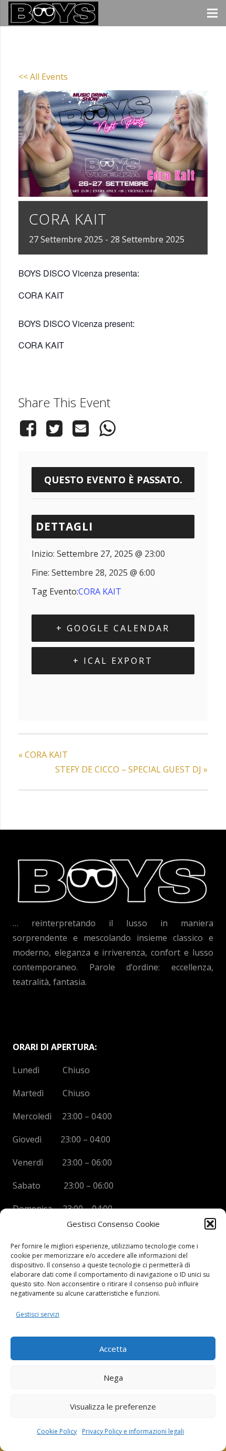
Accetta (113, 1348)
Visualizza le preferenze (113, 1406)
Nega (113, 1377)
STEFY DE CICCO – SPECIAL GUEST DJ (131, 769)
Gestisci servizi (37, 1314)
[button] (210, 1224)
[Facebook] (29, 428)
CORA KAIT (99, 591)
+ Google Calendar (113, 628)
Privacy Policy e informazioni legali (133, 1431)
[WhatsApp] (107, 428)
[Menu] (212, 13)
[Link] (53, 13)
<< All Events (43, 76)
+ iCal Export (113, 660)
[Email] (81, 428)
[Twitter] (54, 428)
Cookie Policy (57, 1431)
